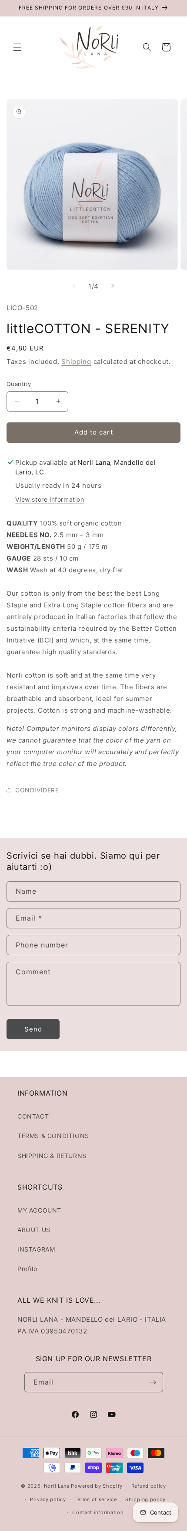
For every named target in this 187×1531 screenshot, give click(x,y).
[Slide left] (74, 285)
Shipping (76, 361)
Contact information (97, 1512)
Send (33, 1029)
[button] (17, 47)
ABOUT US (33, 1229)
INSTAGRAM (36, 1249)
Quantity (19, 383)
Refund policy (148, 1486)
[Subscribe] (153, 1382)
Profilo (27, 1268)
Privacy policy (48, 1499)
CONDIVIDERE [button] (37, 790)
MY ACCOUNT (39, 1210)
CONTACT (33, 1116)
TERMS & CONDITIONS (53, 1135)
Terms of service (95, 1499)
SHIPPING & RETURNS (52, 1155)
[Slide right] (112, 285)
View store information (49, 499)
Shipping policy (145, 1499)
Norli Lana (57, 1486)
